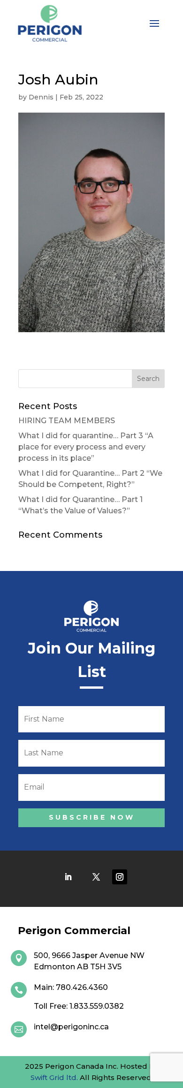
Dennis (41, 97)
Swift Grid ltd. (54, 1077)
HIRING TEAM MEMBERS (66, 420)
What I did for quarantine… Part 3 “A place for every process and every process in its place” (85, 447)
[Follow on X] (96, 876)
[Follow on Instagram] (119, 876)
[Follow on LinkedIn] (68, 876)
